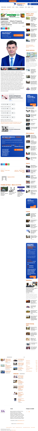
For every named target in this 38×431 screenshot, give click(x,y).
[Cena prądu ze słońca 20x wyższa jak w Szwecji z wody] (28, 40)
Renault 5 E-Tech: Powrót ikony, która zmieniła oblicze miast (34, 153)
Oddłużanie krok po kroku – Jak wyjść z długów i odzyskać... (21, 376)
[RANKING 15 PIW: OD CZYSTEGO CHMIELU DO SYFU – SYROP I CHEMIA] (15, 364)
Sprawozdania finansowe (26, 427)
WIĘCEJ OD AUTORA (16, 184)
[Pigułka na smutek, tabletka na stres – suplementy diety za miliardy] (3, 360)
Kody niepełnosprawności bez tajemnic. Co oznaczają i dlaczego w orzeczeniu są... (31, 59)
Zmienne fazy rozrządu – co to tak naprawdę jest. (34, 128)
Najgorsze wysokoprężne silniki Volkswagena (33, 111)
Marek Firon (27, 61)
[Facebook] (35, 1)
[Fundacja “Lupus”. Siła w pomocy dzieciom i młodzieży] (12, 189)
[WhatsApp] (9, 28)
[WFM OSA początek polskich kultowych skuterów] (28, 115)
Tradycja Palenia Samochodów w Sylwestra (33, 182)
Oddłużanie (32, 207)
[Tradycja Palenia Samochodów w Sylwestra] (28, 182)
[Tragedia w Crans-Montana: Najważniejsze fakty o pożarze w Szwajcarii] (28, 176)
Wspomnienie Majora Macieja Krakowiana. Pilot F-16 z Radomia (34, 186)
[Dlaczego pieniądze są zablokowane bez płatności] (28, 221)
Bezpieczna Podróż (4, 26)
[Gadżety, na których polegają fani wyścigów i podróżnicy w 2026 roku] (28, 236)
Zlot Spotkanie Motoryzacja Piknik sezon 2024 (20, 368)
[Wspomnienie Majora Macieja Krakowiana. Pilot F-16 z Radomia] (28, 186)
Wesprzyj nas (19, 149)
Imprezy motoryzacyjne (29, 45)
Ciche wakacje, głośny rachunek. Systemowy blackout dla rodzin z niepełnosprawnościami (34, 83)
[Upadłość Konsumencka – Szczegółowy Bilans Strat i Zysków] (15, 381)
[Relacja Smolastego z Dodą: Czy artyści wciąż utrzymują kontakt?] (28, 171)
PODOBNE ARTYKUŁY (6, 184)
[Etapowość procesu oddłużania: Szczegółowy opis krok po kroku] (15, 399)
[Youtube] (36, 1)
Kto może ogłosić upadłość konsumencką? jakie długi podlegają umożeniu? (21, 394)
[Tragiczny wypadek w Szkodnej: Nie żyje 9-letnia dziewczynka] (28, 88)
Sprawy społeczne (30, 50)
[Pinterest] (6, 28)
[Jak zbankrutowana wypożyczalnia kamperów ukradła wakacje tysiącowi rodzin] (28, 214)
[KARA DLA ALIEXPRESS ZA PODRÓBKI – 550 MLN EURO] (28, 30)
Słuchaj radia (19, 35)
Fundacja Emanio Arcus (19, 427)
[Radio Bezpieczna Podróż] (19, 4)
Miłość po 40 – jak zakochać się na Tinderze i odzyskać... (34, 339)
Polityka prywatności (9, 427)
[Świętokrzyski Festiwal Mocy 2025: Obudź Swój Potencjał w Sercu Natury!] (28, 311)
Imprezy (28, 163)
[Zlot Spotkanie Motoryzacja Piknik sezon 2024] (15, 368)
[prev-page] (1, 198)
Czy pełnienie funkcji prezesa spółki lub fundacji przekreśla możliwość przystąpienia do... (21, 388)
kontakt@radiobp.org (19, 423)
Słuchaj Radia (13, 1)
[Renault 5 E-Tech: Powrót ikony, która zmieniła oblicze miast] (28, 153)
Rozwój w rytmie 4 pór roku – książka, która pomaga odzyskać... (34, 348)
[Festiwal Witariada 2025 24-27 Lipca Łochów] (28, 306)
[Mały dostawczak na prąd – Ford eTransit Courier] (28, 158)
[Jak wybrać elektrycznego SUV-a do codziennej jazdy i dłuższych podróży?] (28, 141)
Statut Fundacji (33, 427)
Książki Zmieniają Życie (30, 324)
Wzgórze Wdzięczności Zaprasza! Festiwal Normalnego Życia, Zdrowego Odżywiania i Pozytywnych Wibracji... (34, 318)
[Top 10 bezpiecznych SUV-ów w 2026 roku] (15, 360)
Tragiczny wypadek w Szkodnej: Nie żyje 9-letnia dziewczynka (34, 88)
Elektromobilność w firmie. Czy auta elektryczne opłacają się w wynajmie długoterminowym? (34, 148)
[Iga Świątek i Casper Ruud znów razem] (3, 372)
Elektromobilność (30, 133)
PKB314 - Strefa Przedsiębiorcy (30, 14)
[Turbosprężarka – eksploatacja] (28, 124)
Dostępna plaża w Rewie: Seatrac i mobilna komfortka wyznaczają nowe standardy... (33, 71)
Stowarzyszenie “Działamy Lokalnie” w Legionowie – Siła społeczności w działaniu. (20, 194)
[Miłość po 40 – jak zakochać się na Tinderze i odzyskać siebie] (28, 339)
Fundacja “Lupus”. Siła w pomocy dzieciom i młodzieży (12, 193)
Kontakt (14, 427)
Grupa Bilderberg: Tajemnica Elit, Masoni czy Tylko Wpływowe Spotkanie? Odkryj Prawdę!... (34, 19)
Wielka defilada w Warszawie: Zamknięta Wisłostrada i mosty (34, 166)
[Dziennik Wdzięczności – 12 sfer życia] (28, 344)
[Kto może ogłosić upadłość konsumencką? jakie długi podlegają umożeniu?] (15, 393)
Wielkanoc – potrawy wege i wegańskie (5, 171)
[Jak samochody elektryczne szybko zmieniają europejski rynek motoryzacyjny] (28, 136)
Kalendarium (29, 280)
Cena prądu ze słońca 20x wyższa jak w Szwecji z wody (34, 40)
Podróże (28, 211)
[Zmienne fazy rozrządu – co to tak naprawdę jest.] (28, 128)
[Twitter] (4, 28)
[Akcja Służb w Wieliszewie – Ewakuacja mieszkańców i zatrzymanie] (4, 189)
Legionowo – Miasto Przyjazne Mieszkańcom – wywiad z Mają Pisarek (20, 171)
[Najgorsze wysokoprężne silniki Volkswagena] (28, 111)
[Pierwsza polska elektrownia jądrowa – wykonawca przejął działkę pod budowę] (28, 34)
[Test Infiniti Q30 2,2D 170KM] (28, 120)
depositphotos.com (21, 420)
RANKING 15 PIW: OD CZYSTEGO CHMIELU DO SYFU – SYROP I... (21, 364)
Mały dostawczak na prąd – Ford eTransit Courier (33, 158)
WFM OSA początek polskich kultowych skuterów (33, 115)
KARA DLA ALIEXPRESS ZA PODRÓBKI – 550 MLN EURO (34, 30)
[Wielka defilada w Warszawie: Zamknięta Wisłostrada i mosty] (28, 166)
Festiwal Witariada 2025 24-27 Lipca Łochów (33, 307)
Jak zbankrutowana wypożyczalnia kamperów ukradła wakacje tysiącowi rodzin (33, 215)
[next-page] (3, 198)
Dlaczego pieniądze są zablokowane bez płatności (34, 221)
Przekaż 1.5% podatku (6, 9)
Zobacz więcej (14, 430)
